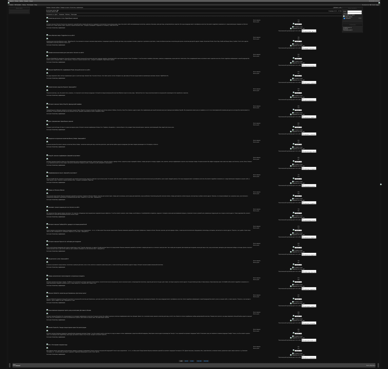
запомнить (348, 18)
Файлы (21, 1)
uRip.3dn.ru (372, 365)
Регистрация (30, 4)
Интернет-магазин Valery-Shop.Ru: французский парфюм (64, 104)
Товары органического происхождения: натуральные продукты (66, 276)
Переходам (74, 14)
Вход (36, 4)
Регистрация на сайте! (349, 15)
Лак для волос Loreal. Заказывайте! (58, 259)
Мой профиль (18, 4)
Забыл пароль (348, 16)
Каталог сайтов (55, 7)
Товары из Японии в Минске (56, 190)
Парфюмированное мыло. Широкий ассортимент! (62, 173)
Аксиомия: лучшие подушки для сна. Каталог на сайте (63, 207)
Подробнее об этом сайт (298, 28)
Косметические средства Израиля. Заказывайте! (62, 87)
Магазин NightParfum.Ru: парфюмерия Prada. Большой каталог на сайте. (69, 70)
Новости (11, 1)
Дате (56, 14)
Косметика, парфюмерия (58, 27)
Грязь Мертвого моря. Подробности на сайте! (61, 35)
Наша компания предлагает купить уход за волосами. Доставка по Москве (69, 310)
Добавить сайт (337, 7)
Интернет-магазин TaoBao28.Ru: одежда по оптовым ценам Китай (67, 224)
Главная (11, 4)
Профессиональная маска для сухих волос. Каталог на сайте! (66, 52)
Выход (24, 4)
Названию (61, 14)
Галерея (26, 1)
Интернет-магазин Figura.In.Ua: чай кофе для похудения (64, 241)
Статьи (16, 1)
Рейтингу (67, 14)
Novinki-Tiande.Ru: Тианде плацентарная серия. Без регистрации (67, 327)
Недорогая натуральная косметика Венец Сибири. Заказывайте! (67, 138)
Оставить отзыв (298, 26)
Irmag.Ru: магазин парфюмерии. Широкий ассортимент (64, 155)
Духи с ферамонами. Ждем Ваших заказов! (60, 121)
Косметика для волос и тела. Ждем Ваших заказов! (63, 18)
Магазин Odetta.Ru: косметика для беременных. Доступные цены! (67, 293)
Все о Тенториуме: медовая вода (57, 344)
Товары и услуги (65, 7)
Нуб (370, 4)
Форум (31, 1)
